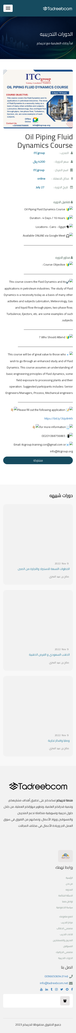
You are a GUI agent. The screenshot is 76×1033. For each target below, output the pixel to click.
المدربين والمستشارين (63, 940)
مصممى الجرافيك (64, 952)
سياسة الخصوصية (64, 907)
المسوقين (68, 946)
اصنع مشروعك (66, 916)
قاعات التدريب (66, 934)
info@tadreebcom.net (54, 983)
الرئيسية (69, 878)
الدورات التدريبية (65, 958)
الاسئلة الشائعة (65, 895)
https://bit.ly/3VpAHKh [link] (58, 418)
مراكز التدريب (67, 922)
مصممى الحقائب (65, 928)
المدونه (69, 890)
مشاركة (38, 460)
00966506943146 (56, 976)
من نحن (69, 884)
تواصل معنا (67, 901)
